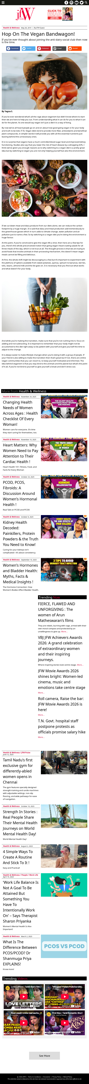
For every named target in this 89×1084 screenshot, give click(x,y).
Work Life (33, 875)
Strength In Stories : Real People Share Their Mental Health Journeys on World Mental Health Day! (20, 822)
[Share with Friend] (59, 48)
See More (44, 1056)
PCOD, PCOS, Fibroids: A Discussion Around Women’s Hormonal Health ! (20, 493)
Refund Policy (67, 1077)
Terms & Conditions (34, 1077)
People (24, 875)
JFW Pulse (25, 752)
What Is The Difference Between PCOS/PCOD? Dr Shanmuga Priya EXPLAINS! (20, 952)
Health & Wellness (11, 27)
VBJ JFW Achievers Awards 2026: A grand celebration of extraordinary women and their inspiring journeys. (60, 648)
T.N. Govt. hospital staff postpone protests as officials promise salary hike (62, 726)
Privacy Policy (56, 1077)
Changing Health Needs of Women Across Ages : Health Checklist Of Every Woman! (20, 413)
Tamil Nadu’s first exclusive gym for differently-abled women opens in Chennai (18, 771)
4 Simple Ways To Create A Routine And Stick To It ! (18, 857)
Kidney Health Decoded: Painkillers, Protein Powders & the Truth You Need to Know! (20, 533)
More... (64, 631)
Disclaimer (46, 1077)
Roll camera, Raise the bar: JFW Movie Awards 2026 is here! (61, 704)
